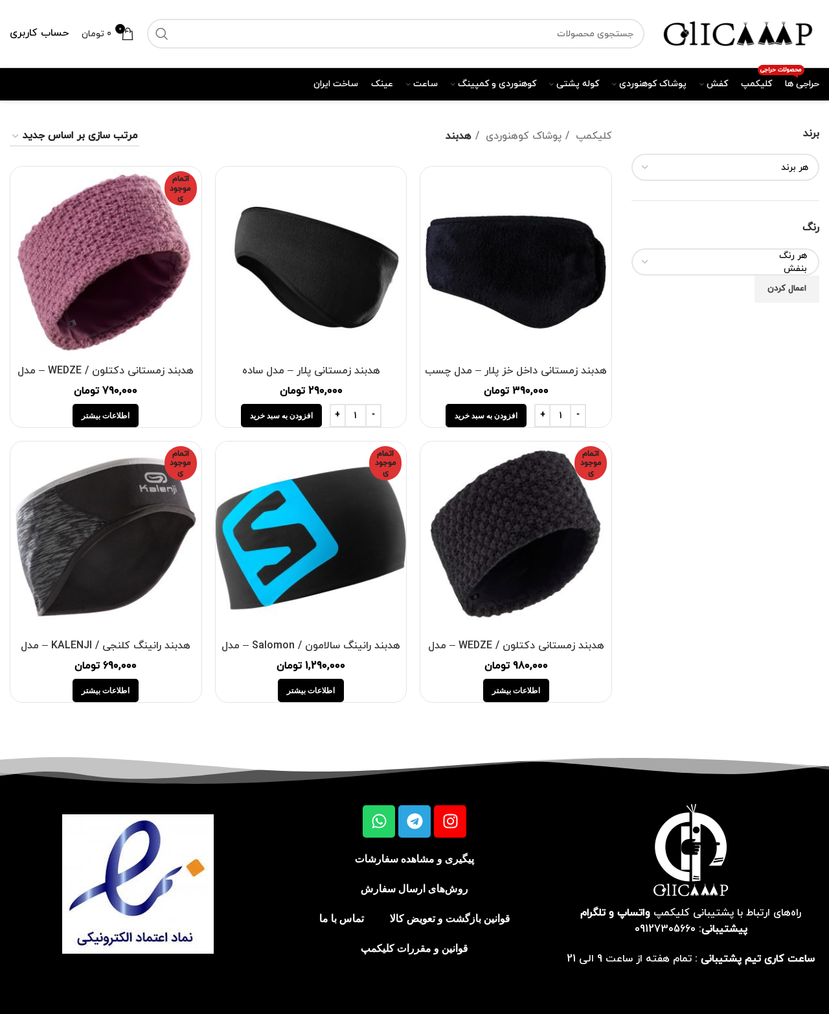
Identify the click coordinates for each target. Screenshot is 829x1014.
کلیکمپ (592, 136)
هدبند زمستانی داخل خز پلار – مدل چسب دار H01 (516, 378)
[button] (486, 415)
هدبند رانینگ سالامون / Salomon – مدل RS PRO (310, 653)
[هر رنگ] (730, 256)
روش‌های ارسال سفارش (414, 888)
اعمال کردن (786, 288)
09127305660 (665, 929)
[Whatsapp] (379, 821)
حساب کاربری (39, 33)
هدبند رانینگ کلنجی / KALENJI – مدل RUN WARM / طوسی (105, 653)
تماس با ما (341, 918)
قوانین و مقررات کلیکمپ (414, 948)
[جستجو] (162, 34)
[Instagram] (450, 821)
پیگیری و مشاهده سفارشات (414, 858)
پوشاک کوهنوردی (522, 136)
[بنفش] (730, 269)
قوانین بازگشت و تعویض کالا (450, 918)
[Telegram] (414, 821)
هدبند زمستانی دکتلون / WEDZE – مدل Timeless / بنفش (105, 378)
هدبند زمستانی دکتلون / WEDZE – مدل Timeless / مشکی (516, 653)
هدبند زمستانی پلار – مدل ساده (311, 371)
